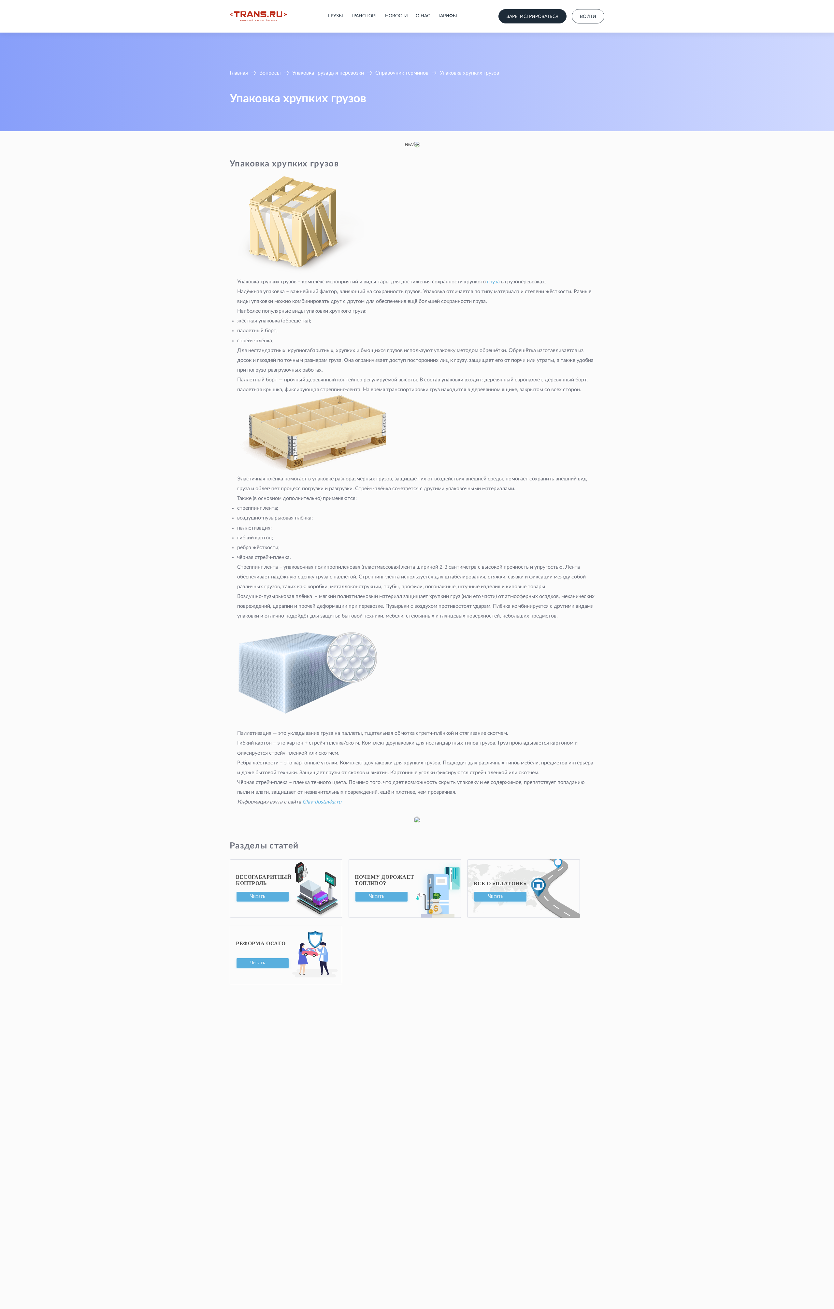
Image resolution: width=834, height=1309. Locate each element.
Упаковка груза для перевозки (328, 73)
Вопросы (270, 73)
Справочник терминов (401, 73)
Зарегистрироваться (532, 16)
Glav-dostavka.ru (321, 801)
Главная (239, 73)
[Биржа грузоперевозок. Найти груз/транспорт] (258, 16)
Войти (588, 16)
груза (493, 281)
